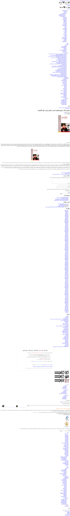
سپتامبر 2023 (66, 230)
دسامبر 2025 (66, 215)
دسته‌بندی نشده (66, 321)
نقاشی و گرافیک (64, 24)
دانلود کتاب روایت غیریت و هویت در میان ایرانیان (61, 199)
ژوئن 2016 (66, 288)
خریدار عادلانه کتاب (63, 73)
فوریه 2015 (66, 297)
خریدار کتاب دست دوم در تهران (62, 68)
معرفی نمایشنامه (64, 101)
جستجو (61, 193)
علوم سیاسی (64, 28)
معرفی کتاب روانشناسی (64, 331)
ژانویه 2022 (66, 245)
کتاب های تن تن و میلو (65, 343)
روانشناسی (64, 20)
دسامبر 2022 (66, 237)
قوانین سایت (64, 396)
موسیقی (67, 333)
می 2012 (67, 311)
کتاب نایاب (65, 12)
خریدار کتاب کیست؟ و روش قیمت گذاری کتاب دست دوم (58, 57)
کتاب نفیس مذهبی (64, 458)
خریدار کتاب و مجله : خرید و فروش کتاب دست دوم (59, 72)
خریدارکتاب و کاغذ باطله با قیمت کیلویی (61, 54)
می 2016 (67, 289)
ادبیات (65, 33)
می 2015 (67, 296)
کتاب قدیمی (64, 18)
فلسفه (65, 36)
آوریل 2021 (66, 252)
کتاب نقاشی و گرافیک (63, 459)
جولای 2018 (66, 270)
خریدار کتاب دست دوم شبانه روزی (61, 59)
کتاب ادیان (65, 22)
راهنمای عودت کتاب (63, 392)
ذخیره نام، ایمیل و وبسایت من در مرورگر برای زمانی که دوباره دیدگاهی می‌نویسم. (58, 189)
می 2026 (67, 212)
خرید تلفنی (65, 48)
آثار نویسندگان (64, 387)
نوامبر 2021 (66, 247)
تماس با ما (65, 395)
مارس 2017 (66, 281)
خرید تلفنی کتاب (64, 397)
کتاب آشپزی (64, 488)
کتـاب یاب (65, 390)
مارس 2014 (66, 306)
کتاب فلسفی (64, 94)
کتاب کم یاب (64, 31)
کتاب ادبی (65, 84)
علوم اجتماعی (64, 29)
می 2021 (67, 251)
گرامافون (65, 39)
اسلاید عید (66, 317)
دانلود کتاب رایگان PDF (63, 204)
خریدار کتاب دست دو (63, 67)
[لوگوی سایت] (67, 3)
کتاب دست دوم (64, 19)
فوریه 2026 (66, 214)
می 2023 (67, 233)
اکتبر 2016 (66, 285)
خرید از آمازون (64, 52)
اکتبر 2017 (66, 276)
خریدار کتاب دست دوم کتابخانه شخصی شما (60, 70)
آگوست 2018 (66, 269)
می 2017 (67, 280)
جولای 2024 (66, 222)
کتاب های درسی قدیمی (63, 93)
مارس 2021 (66, 253)
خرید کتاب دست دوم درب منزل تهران (61, 71)
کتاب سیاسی (64, 97)
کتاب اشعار (64, 495)
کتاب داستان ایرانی (63, 80)
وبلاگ (65, 385)
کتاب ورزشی (64, 23)
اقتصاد (65, 30)
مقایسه (67, 505)
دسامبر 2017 (66, 274)
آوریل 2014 (66, 305)
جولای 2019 (66, 264)
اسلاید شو (66, 316)
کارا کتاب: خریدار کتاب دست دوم (62, 76)
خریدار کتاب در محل (61, 205)
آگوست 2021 (66, 249)
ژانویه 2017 (66, 283)
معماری (65, 26)
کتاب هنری (66, 344)
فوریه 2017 (66, 282)
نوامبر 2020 (66, 256)
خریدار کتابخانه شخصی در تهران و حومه (61, 62)
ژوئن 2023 (66, 232)
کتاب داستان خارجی (63, 479)
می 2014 (67, 304)
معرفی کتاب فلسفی (63, 100)
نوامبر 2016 (66, 284)
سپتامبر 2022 (66, 239)
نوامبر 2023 (66, 228)
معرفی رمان (66, 328)
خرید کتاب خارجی (64, 47)
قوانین (65, 45)
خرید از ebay (64, 51)
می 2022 (67, 242)
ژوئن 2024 (66, 223)
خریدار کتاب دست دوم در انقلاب (62, 58)
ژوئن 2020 (66, 260)
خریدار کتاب (64, 391)
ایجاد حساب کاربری (67, 511)
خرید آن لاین (64, 49)
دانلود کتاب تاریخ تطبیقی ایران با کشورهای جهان (61, 198)
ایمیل (69, 186)
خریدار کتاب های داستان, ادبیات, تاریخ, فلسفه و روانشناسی (58, 75)
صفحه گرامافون (64, 41)
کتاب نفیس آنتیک (64, 13)
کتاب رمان (65, 11)
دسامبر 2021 (66, 246)
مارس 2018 (66, 272)
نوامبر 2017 (66, 275)
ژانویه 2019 (66, 266)
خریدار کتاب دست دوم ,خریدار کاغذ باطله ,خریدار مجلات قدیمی (58, 63)
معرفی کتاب (64, 386)
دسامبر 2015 (66, 293)
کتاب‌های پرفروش (64, 38)
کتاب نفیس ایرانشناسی (62, 14)
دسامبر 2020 (66, 255)
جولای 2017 (66, 278)
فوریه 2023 (66, 235)
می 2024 (67, 224)
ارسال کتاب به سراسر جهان (62, 393)
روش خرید (66, 322)
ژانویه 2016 (66, 292)
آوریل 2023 (66, 234)
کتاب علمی (64, 91)
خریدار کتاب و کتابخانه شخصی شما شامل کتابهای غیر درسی (58, 55)
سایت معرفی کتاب (65, 107)
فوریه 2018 (66, 273)
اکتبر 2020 (66, 257)
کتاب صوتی (64, 92)
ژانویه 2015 (66, 298)
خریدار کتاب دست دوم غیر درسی (62, 69)
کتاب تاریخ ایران (64, 82)
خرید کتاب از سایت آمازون (62, 473)
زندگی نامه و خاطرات (63, 96)
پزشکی (65, 87)
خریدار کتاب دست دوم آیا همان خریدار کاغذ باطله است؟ (58, 61)
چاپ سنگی (64, 34)
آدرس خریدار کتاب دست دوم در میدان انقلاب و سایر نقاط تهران (57, 74)
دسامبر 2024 (66, 219)
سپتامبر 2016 (66, 286)
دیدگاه (69, 183)
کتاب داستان (64, 478)
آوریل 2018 (66, 271)
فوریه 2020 (66, 262)
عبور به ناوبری (68, 0)
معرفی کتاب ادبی (64, 103)
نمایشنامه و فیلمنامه (63, 90)
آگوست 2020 (66, 258)
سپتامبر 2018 (66, 268)
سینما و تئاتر (64, 21)
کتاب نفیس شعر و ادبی (62, 15)
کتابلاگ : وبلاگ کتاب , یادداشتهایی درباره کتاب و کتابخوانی (60, 346)
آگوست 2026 (66, 210)
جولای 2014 (66, 303)
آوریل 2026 (66, 213)
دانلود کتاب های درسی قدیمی (64, 320)
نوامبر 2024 (66, 220)
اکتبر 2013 (66, 309)
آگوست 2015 (66, 294)
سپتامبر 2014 (66, 301)
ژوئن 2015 (66, 295)
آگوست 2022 (66, 240)
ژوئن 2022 (66, 241)
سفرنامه (65, 32)
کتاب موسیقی (64, 25)
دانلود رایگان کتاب (65, 319)
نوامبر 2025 (66, 216)
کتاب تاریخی (64, 81)
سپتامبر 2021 (66, 248)
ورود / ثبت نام (66, 506)
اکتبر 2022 (66, 238)
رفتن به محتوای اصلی (63, 0)
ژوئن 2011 (66, 312)
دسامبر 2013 (66, 308)
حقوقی (65, 35)
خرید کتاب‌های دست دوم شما (38, 361)
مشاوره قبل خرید (64, 398)
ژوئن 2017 (66, 279)
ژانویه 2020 (66, 263)
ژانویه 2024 (66, 227)
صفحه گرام (36, 352)
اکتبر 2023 (66, 229)
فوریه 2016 (66, 291)
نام (69, 184)
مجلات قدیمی (64, 83)
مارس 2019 (66, 265)
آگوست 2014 (66, 302)
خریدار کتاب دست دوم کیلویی (62, 60)
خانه (69, 107)
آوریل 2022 (66, 243)
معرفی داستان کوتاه (65, 327)
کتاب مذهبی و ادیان (63, 85)
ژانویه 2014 (66, 307)
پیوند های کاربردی (65, 389)
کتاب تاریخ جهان (66, 337)
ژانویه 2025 (66, 218)
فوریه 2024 (66, 226)
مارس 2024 (66, 225)
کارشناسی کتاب (64, 46)
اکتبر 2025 (66, 217)
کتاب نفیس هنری (62, 16)
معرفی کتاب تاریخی (65, 330)
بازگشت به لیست (67, 173)
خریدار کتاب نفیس (64, 64)
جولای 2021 (66, 250)
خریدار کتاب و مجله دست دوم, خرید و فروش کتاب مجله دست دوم (57, 53)
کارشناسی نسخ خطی (63, 470)
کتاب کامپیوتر (64, 88)
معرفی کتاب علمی (63, 104)
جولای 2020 (66, 259)
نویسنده (65, 112)
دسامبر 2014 (66, 299)
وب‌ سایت (68, 187)
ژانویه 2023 (66, 236)
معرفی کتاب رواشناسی (63, 502)
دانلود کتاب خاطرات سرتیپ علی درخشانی (62, 197)
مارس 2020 (66, 261)
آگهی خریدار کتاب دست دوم (62, 65)
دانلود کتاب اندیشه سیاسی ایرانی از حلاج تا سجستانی (61, 200)
